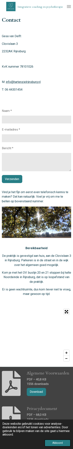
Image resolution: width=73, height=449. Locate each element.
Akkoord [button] (57, 443)
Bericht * (7, 148)
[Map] (36, 335)
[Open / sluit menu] (69, 6)
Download (36, 392)
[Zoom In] (66, 353)
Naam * (7, 111)
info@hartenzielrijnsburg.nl (23, 82)
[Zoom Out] (66, 358)
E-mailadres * (11, 129)
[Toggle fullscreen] (66, 312)
